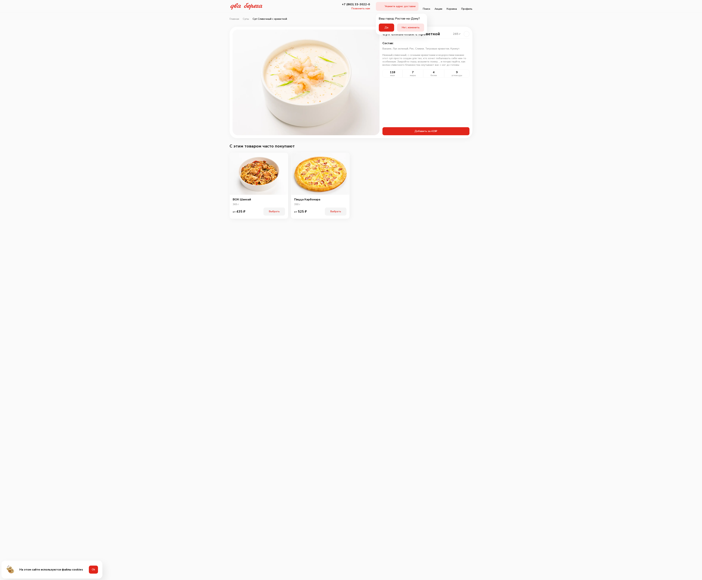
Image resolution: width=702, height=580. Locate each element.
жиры (413, 75)
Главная (234, 19)
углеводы (457, 75)
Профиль (466, 9)
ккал (392, 75)
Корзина (452, 9)
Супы (246, 19)
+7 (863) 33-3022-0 (356, 4)
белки (434, 75)
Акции (438, 9)
